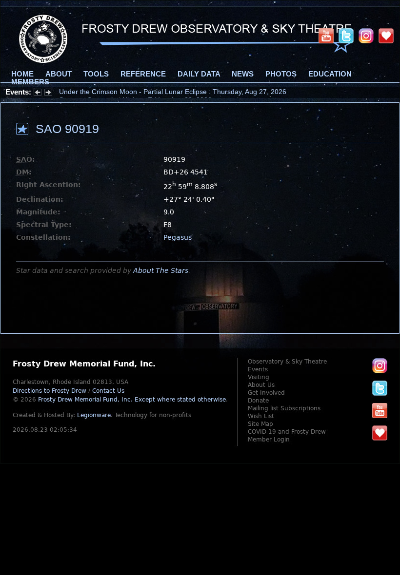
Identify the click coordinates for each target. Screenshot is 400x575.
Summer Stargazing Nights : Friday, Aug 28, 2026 (135, 92)
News (243, 74)
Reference (143, 74)
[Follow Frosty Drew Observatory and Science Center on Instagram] (366, 35)
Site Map (260, 424)
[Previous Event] (37, 93)
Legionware (94, 415)
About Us (261, 385)
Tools (96, 74)
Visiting (258, 377)
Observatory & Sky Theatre (287, 361)
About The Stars (160, 270)
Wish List (261, 416)
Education (330, 74)
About (58, 74)
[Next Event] (48, 93)
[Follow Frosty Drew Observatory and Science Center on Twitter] (379, 387)
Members (30, 82)
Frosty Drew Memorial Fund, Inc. (132, 399)
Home (22, 74)
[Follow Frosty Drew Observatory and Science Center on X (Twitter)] (346, 35)
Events (258, 369)
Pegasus (177, 237)
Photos (281, 74)
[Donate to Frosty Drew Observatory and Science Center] (386, 35)
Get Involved (266, 392)
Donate (258, 400)
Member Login (269, 439)
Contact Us (108, 390)
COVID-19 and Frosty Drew (287, 431)
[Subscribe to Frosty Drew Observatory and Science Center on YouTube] (326, 35)
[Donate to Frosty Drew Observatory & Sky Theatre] (379, 432)
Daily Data (199, 74)
